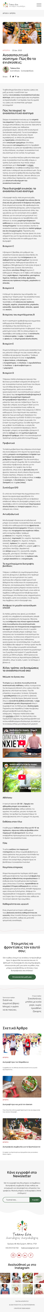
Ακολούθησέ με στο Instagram (22, 1266)
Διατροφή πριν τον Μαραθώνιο (16, 1062)
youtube (9, 716)
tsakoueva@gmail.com (30, 1248)
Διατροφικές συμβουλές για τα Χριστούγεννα (21, 1147)
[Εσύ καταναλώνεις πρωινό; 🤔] (16, 1278)
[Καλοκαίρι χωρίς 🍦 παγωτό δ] (28, 1289)
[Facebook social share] (10, 76)
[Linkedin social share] (18, 76)
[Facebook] (30, 1255)
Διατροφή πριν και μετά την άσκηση (17, 1104)
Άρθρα (12, 13)
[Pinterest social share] (15, 76)
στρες (30, 165)
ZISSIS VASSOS (26, 1308)
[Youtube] (19, 1255)
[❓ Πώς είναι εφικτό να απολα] (16, 1289)
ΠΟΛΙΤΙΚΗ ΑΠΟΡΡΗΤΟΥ (22, 1301)
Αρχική (6, 13)
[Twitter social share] (13, 76)
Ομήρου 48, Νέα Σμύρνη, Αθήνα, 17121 (22, 1244)
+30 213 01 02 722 (11, 1248)
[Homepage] (14, 5)
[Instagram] (13, 1255)
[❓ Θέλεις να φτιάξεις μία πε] (28, 1278)
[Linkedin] (25, 1255)
